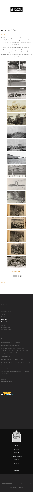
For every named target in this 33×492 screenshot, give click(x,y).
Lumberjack (16, 470)
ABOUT (16, 445)
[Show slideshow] (16, 271)
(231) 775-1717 (23, 351)
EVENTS (16, 449)
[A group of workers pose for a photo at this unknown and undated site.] (16, 262)
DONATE (16, 463)
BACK (3, 34)
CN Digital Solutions (7, 483)
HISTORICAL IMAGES (16, 456)
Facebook (4, 322)
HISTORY (16, 452)
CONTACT (16, 459)
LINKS (16, 467)
